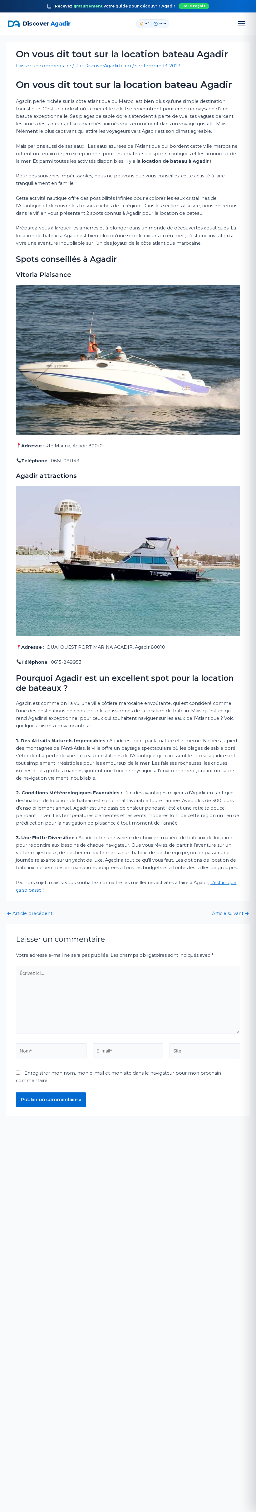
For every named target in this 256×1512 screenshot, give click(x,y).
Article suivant (230, 913)
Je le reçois (194, 6)
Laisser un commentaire (43, 66)
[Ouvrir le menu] (242, 24)
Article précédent (29, 913)
